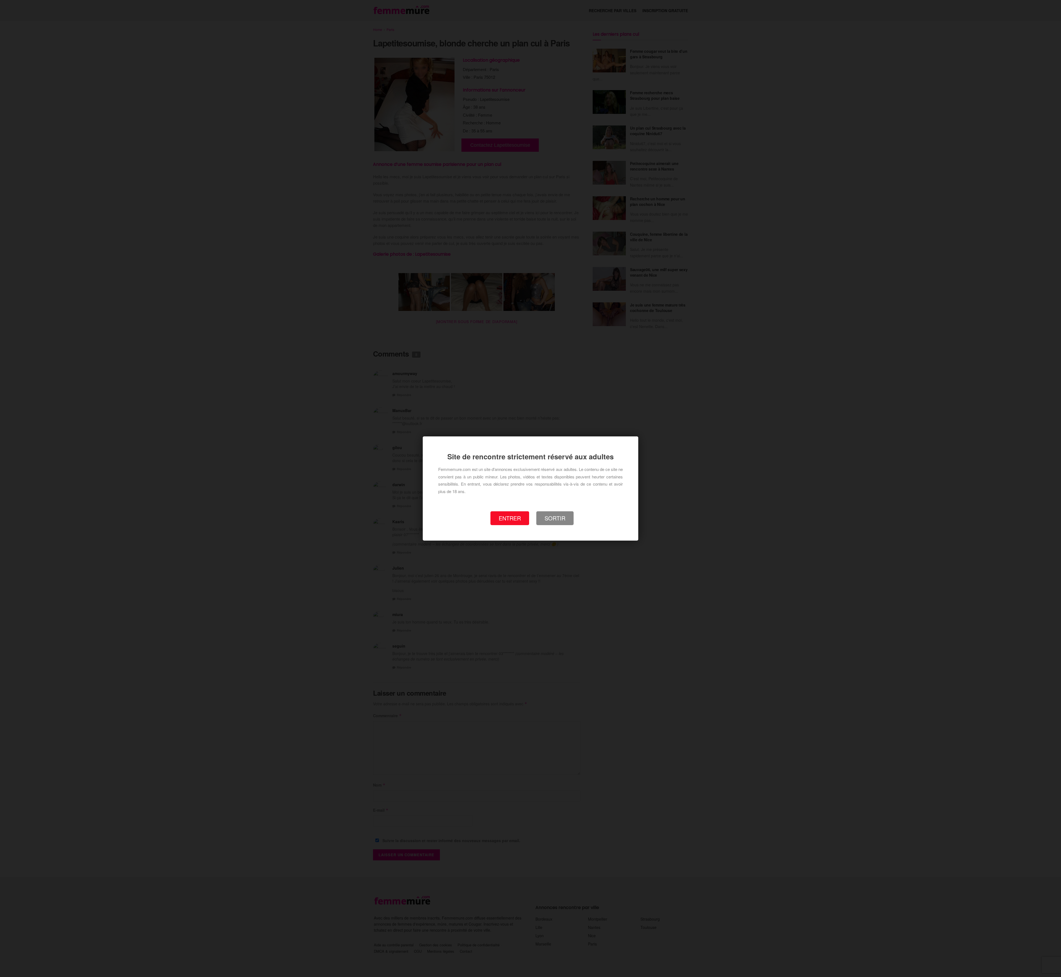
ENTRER (510, 518)
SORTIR (555, 518)
